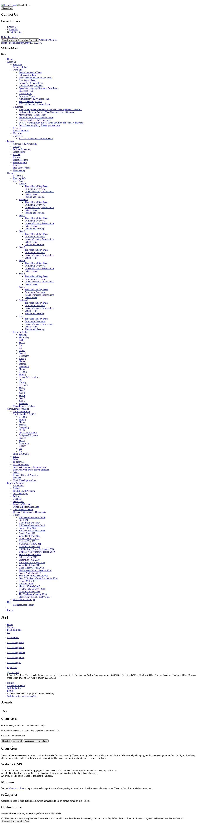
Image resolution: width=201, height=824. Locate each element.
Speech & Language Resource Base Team (38, 88)
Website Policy (14, 688)
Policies (16, 496)
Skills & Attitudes (21, 454)
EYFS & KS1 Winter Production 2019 (37, 552)
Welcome (17, 64)
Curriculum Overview (35, 189)
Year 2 (22, 231)
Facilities (17, 477)
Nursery (16, 146)
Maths (22, 369)
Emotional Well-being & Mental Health (31, 469)
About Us (11, 61)
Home (10, 59)
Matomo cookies (16, 788)
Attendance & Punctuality (25, 144)
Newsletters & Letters (23, 509)
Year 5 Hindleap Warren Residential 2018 (38, 578)
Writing (22, 374)
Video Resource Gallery (24, 406)
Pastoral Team (25, 93)
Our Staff (17, 69)
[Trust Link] (13, 672)
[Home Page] (8, 5)
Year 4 (22, 260)
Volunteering (19, 170)
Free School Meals (21, 167)
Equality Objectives (22, 504)
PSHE (22, 350)
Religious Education (28, 435)
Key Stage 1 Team (27, 80)
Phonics (22, 361)
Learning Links (20, 332)
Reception (23, 199)
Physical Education (28, 432)
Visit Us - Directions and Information (36, 138)
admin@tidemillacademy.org (14, 43)
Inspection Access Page (24, 599)
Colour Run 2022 (27, 533)
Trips (15, 459)
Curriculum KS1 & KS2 (24, 414)
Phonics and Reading (34, 197)
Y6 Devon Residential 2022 (32, 530)
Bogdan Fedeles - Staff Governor (34, 120)
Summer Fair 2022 (27, 528)
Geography (24, 356)
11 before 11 (18, 461)
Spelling (22, 334)
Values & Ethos (20, 67)
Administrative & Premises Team (34, 99)
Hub (9, 602)
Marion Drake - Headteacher (32, 114)
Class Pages (18, 181)
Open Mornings (20, 493)
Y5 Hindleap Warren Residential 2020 (36, 549)
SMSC (16, 456)
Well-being (24, 337)
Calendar (17, 499)
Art (20, 345)
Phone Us (13, 26)
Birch (21, 316)
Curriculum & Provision (18, 409)
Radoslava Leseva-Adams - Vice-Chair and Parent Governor (47, 112)
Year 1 (22, 215)
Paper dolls (12, 667)
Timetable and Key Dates (36, 186)
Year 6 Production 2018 (30, 573)
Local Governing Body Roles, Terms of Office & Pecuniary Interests (51, 122)
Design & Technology (29, 377)
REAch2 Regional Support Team (34, 104)
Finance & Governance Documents (29, 512)
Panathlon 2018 (26, 583)
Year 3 (22, 247)
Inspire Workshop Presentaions (39, 324)
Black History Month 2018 (31, 567)
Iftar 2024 (23, 520)
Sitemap (11, 683)
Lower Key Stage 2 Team (31, 83)
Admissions (18, 485)
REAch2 (17, 128)
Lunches (17, 165)
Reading (23, 371)
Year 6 (22, 287)
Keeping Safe (19, 178)
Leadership (18, 175)
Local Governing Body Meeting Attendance (39, 125)
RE (20, 348)
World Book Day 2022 (29, 536)
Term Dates (18, 501)
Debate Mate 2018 (27, 581)
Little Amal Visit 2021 (29, 538)
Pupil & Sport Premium (24, 491)
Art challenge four (15, 657)
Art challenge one (15, 642)
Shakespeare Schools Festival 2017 (35, 597)
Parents (10, 141)
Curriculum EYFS (21, 411)
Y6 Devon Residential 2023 (32, 525)
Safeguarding (19, 152)
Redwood (23, 300)
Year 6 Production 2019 (30, 554)
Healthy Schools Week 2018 (32, 589)
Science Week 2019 (28, 557)
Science (22, 363)
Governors (18, 107)
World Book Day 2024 (29, 522)
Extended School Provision (25, 475)
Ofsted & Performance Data (26, 507)
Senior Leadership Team (30, 72)
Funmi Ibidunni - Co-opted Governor (36, 117)
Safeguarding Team (28, 75)
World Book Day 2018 (29, 591)
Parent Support (20, 162)
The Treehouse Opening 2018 (33, 594)
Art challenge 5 (14, 662)
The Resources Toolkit (23, 605)
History (22, 358)
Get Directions (16, 32)
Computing (24, 366)
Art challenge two (15, 647)
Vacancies (17, 133)
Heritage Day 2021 (28, 541)
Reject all (6, 741)
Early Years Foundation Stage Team (35, 77)
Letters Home (31, 194)
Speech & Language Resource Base (29, 467)
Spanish (22, 353)
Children (11, 173)
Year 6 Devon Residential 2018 (33, 575)
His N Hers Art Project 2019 (32, 562)
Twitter (16, 488)
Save (27, 821)
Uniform (17, 157)
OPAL (16, 472)
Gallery (16, 514)
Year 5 (22, 273)
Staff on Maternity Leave (30, 101)
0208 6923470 (35, 43)
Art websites (13, 637)
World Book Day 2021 (29, 546)
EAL (21, 340)
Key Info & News (15, 483)
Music (22, 342)
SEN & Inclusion (21, 464)
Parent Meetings (20, 160)
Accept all (17, 741)
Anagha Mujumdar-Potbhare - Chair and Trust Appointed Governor (50, 109)
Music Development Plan (24, 480)
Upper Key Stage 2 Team (31, 85)
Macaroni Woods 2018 (29, 586)
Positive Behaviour (22, 149)
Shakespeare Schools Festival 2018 (35, 570)
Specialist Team (26, 91)
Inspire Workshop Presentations (39, 191)
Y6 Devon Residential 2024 (32, 517)
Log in (10, 610)
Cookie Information (16, 685)
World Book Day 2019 (29, 565)
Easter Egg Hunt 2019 (29, 560)
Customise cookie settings (36, 741)
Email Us (13, 29)
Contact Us (18, 136)
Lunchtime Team (27, 96)
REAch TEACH (21, 130)
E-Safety (17, 154)
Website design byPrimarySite (22, 696)
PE (20, 379)
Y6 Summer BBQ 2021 (30, 544)
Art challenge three (16, 652)
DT (20, 448)
